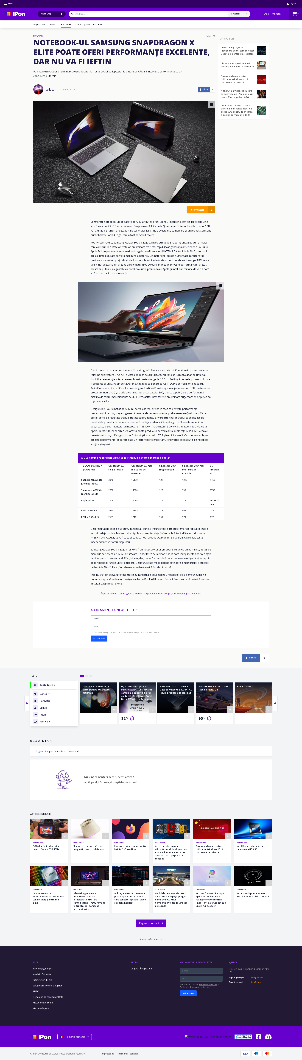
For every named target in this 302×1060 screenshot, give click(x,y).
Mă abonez (99, 638)
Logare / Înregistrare (141, 968)
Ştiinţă (78, 24)
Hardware (38, 842)
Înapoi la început (149, 939)
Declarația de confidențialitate (48, 996)
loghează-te (42, 751)
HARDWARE (38, 36)
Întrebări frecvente (42, 974)
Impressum (107, 1053)
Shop (266, 13)
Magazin (276, 13)
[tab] (82, 676)
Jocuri (87, 24)
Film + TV (97, 24)
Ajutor (233, 962)
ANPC (36, 991)
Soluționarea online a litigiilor (47, 985)
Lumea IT (53, 24)
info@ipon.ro (257, 978)
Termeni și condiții (127, 1053)
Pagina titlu (39, 24)
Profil (134, 962)
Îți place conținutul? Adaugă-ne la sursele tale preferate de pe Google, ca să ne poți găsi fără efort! (151, 593)
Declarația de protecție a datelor (144, 632)
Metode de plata (41, 1008)
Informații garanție (42, 968)
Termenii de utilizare (119, 632)
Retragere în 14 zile (42, 979)
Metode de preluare (43, 1002)
